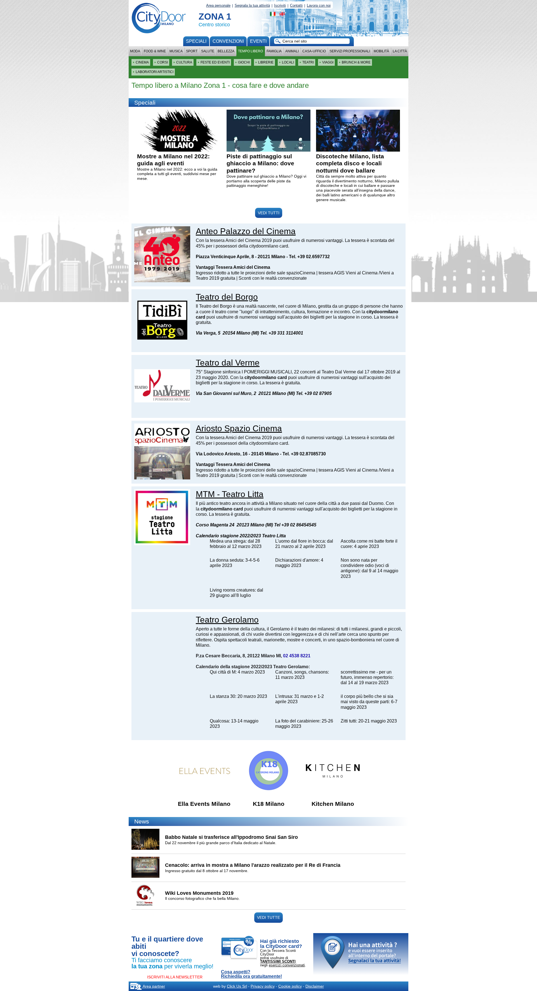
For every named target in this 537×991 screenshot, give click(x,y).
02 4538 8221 (296, 655)
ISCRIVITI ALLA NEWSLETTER (174, 977)
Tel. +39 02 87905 (314, 393)
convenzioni (228, 41)
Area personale (218, 5)
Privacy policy (263, 986)
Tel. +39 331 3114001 (281, 333)
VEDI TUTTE (268, 917)
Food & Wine (155, 51)
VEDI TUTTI (268, 213)
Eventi (258, 41)
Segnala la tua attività (252, 5)
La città (400, 51)
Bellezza (226, 51)
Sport (191, 51)
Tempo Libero (250, 51)
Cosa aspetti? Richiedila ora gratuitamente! (251, 974)
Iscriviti (280, 5)
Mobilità (381, 51)
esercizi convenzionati (287, 965)
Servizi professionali (349, 51)
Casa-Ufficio (314, 51)
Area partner (153, 986)
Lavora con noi (319, 5)
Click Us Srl (237, 986)
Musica (176, 51)
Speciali (196, 41)
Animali (292, 51)
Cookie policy (290, 986)
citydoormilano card (265, 377)
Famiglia (274, 51)
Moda (135, 51)
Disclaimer (314, 986)
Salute (207, 51)
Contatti (296, 5)
